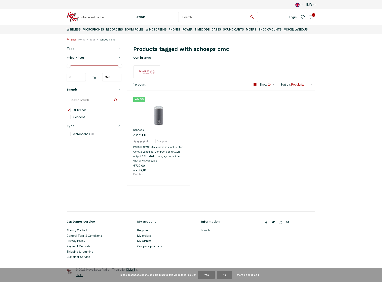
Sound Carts (233, 29)
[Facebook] (266, 223)
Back (73, 39)
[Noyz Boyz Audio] (86, 17)
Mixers (251, 29)
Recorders (114, 29)
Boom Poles (134, 29)
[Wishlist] (303, 17)
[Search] (252, 17)
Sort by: (286, 84)
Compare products (149, 246)
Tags (93, 39)
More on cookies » (248, 274)
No (224, 274)
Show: (264, 84)
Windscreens (156, 29)
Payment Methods (78, 246)
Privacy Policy (76, 241)
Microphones (93, 29)
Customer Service (78, 256)
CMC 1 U (139, 135)
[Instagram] (280, 223)
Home (82, 39)
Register (142, 230)
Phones (174, 29)
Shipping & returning (80, 251)
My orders (144, 235)
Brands (140, 17)
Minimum (76, 77)
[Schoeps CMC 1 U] (158, 111)
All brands (79, 110)
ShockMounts (270, 29)
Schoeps (79, 117)
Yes (206, 274)
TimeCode (202, 29)
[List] (255, 84)
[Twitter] (273, 223)
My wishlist (144, 241)
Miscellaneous (296, 29)
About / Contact (77, 230)
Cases (216, 29)
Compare (162, 141)
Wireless (74, 29)
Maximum (111, 77)
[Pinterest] (287, 223)
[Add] (177, 175)
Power (187, 29)
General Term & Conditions (84, 235)
